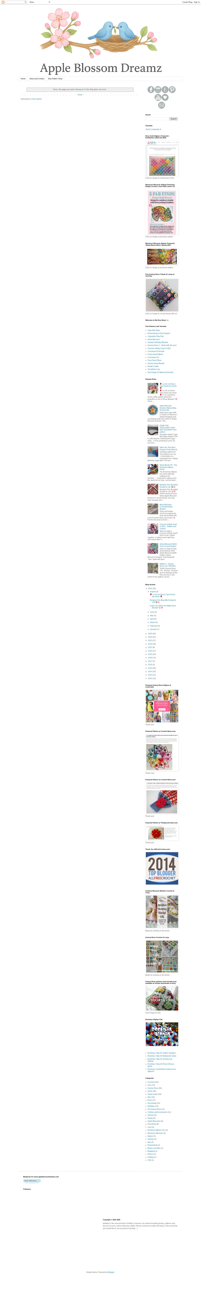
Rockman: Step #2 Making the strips (162, 1056)
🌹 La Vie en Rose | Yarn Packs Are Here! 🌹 (168, 386)
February (154, 626)
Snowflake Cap (154, 369)
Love (150, 1127)
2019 (150, 654)
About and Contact (36, 79)
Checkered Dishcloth (156, 351)
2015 (150, 668)
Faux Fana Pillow (154, 360)
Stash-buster (153, 1094)
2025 (150, 634)
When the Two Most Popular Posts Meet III (168, 448)
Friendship (152, 1124)
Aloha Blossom (154, 339)
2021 (150, 647)
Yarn (149, 1085)
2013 (150, 675)
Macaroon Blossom (155, 1133)
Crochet (151, 1082)
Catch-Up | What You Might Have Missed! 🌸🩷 (163, 607)
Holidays (151, 1106)
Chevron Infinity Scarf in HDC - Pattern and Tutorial (168, 526)
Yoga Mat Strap (154, 330)
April (152, 619)
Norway (151, 1139)
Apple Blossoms (154, 1121)
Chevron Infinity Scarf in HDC (159, 348)
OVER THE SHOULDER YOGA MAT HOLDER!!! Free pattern (168, 429)
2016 (150, 665)
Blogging (151, 1151)
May (152, 616)
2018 (150, 658)
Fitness (150, 1154)
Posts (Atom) (36, 99)
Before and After (154, 1148)
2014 (150, 671)
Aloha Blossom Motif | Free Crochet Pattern (168, 545)
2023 (150, 640)
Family (150, 1118)
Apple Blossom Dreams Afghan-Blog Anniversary (168, 408)
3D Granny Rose (154, 1109)
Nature (150, 1136)
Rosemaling (152, 1145)
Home (23, 79)
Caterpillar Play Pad (156, 336)
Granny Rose (153, 1088)
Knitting (151, 1157)
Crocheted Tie (153, 357)
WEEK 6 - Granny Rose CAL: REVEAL (168, 565)
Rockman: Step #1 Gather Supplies (162, 1053)
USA (149, 1160)
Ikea (149, 1142)
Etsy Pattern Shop (55, 79)
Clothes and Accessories (157, 1112)
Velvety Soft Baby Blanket (158, 342)
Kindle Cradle (153, 366)
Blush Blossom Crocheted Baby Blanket (166, 507)
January (153, 629)
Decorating (152, 1103)
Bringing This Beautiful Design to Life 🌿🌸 (169, 486)
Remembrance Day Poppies (159, 333)
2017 (150, 661)
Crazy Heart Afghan (155, 354)
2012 (150, 678)
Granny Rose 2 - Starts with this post (162, 345)
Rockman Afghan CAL (156, 1130)
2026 (150, 588)
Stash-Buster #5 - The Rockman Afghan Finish (168, 467)
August (153, 592)
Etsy (149, 1097)
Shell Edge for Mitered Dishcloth (160, 372)
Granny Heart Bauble (156, 363)
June (152, 612)
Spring (150, 1115)
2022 (150, 644)
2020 (150, 651)
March (153, 622)
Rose (150, 1100)
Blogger (111, 1272)
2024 (150, 637)
